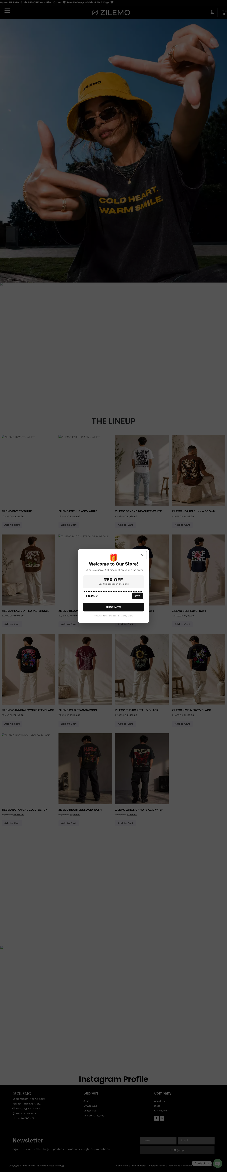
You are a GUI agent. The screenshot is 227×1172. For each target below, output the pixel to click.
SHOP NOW (113, 607)
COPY (137, 596)
